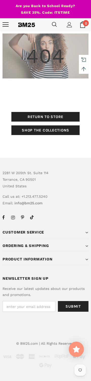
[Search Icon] (54, 24)
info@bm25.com (28, 203)
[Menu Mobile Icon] (6, 25)
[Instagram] (12, 217)
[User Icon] (69, 24)
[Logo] (26, 25)
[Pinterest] (22, 217)
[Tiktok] (31, 217)
